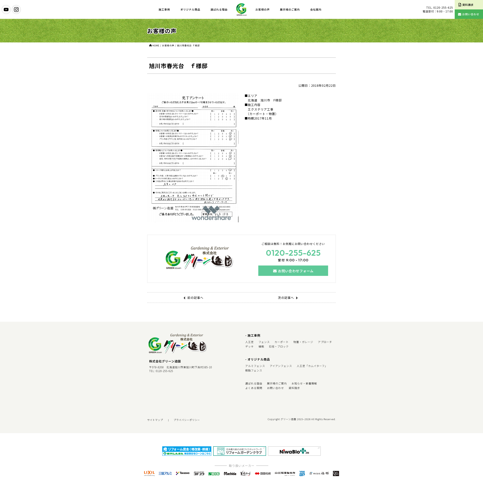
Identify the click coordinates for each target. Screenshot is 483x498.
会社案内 (315, 9)
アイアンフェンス (281, 366)
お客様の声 (262, 9)
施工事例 (164, 9)
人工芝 (249, 342)
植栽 (261, 346)
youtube (6, 9)
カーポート (282, 342)
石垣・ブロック (279, 346)
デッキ (249, 346)
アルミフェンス (255, 366)
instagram (16, 9)
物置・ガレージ (303, 342)
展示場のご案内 (290, 9)
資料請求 (294, 388)
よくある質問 (253, 388)
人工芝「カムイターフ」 (312, 366)
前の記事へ (195, 297)
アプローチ (325, 342)
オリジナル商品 (190, 9)
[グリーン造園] (241, 9)
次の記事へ (286, 297)
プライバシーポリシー (187, 420)
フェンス (264, 342)
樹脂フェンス (253, 370)
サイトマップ (155, 420)
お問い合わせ (275, 388)
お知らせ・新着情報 (304, 383)
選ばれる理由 (219, 9)
